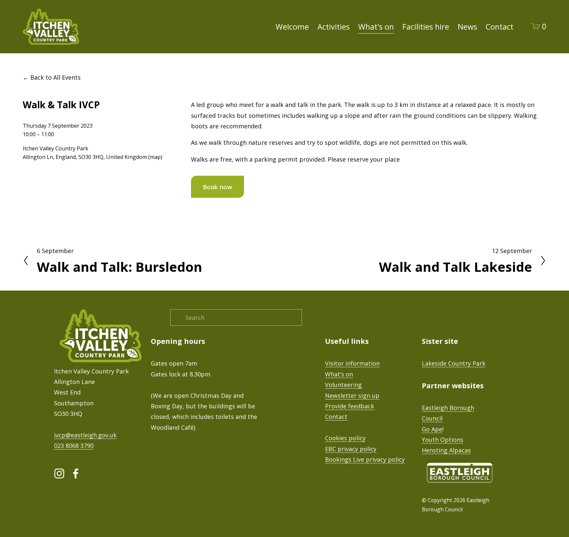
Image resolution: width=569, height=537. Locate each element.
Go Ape (432, 429)
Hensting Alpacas (446, 450)
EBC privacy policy (350, 449)
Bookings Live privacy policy (365, 459)
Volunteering (343, 385)
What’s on (339, 374)
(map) (155, 157)
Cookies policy (345, 438)
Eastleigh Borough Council (448, 413)
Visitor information (352, 363)
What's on (376, 26)
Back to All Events (55, 77)
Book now (217, 187)
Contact (499, 26)
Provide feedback (349, 406)
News (467, 26)
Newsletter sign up (352, 395)
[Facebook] (75, 473)
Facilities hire (425, 26)
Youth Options (442, 440)
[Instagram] (59, 473)
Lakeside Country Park (453, 363)
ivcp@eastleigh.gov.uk (85, 435)
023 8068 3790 (74, 445)
